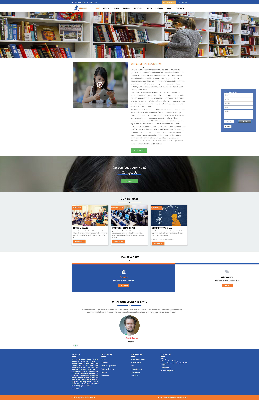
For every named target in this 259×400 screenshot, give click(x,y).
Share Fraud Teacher (169, 2)
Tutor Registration (107, 369)
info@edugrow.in (79, 2)
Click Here (124, 285)
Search (115, 8)
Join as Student (136, 369)
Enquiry (169, 8)
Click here (227, 285)
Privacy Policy (136, 362)
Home (97, 8)
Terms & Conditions (138, 359)
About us (106, 8)
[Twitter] (180, 2)
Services (126, 8)
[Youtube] (183, 2)
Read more (79, 241)
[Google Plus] (187, 2)
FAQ (132, 366)
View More (139, 150)
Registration (137, 8)
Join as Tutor (135, 372)
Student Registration (108, 366)
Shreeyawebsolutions (180, 397)
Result (149, 8)
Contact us (180, 8)
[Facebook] (178, 2)
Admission (159, 8)
